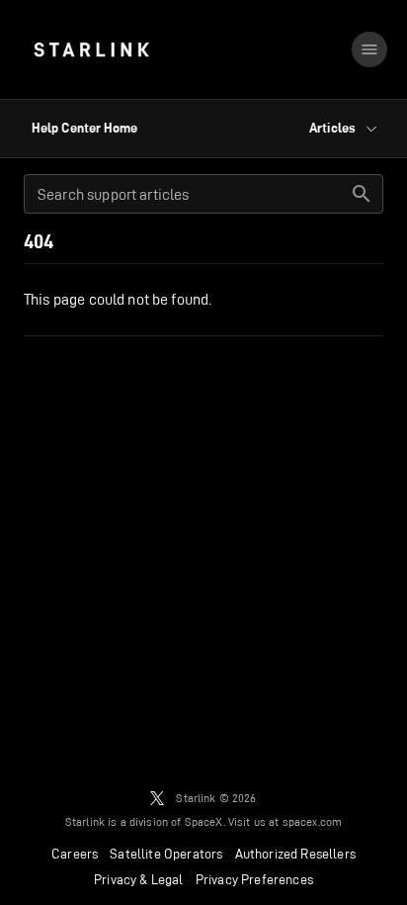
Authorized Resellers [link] (295, 853)
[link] (91, 49)
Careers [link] (74, 853)
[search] (361, 194)
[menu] (369, 49)
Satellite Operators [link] (166, 853)
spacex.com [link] (313, 821)
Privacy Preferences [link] (254, 879)
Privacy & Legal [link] (139, 879)
